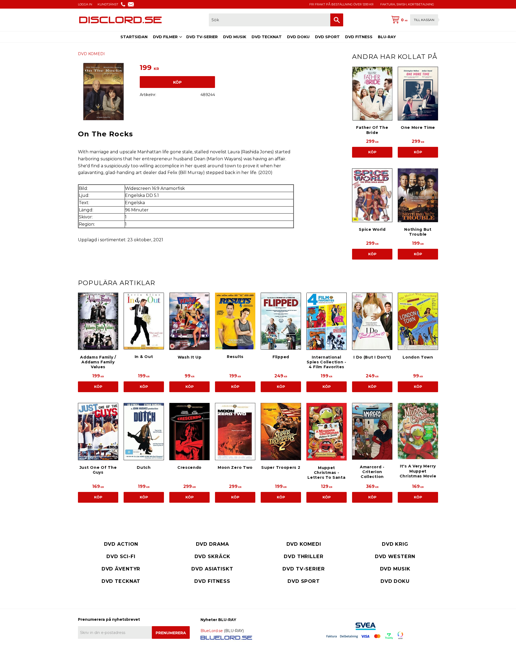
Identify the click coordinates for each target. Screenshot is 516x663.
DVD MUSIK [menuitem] (234, 36)
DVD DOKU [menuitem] (298, 36)
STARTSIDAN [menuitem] (134, 36)
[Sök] (336, 19)
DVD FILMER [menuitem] (165, 36)
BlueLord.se (211, 630)
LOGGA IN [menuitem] (85, 4)
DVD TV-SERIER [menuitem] (202, 36)
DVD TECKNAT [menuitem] (267, 36)
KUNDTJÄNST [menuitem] (108, 4)
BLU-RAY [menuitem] (387, 36)
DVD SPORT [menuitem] (327, 36)
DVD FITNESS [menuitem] (358, 36)
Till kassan (424, 20)
